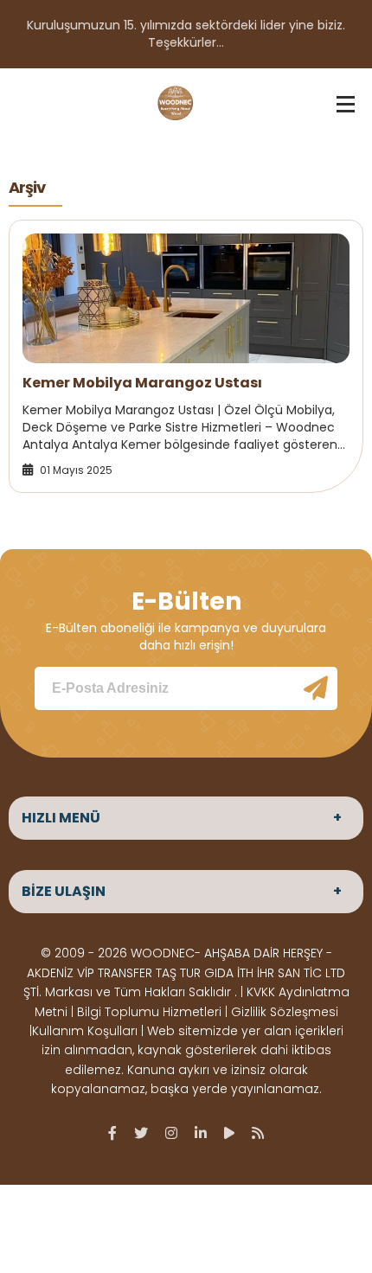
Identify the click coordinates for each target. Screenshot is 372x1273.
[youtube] (229, 1133)
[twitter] (141, 1133)
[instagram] (171, 1133)
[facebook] (112, 1133)
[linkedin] (201, 1133)
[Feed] (258, 1133)
